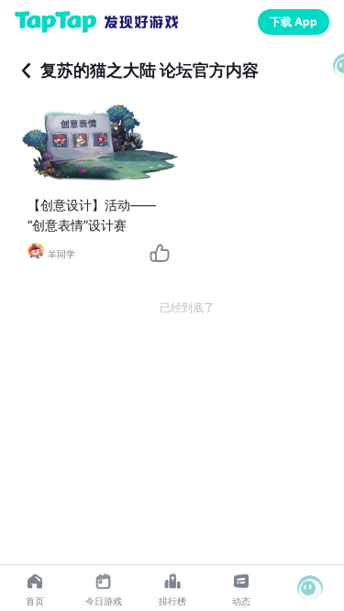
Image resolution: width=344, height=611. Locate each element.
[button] (310, 588)
